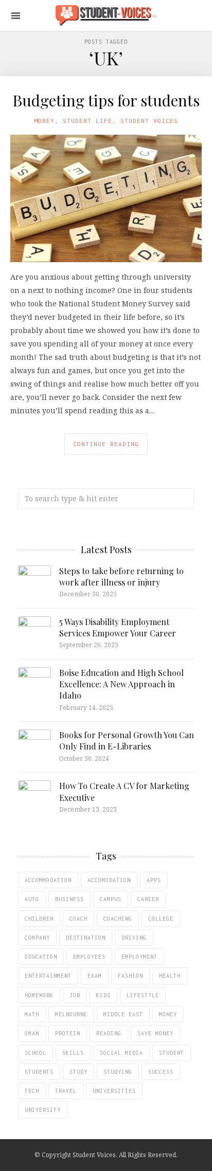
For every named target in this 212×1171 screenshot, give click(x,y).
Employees (89, 957)
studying (117, 1072)
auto (32, 899)
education (41, 957)
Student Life (87, 120)
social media (121, 1053)
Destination (85, 938)
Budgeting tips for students (106, 100)
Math (32, 1014)
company (37, 938)
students (39, 1072)
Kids (103, 995)
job (74, 995)
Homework (39, 995)
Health (170, 976)
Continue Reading (106, 444)
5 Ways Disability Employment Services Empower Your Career (117, 627)
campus (110, 899)
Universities (114, 1091)
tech (32, 1091)
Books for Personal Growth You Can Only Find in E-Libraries (126, 740)
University (43, 1110)
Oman (32, 1033)
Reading (108, 1033)
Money (44, 120)
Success (160, 1072)
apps (154, 880)
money (168, 1014)
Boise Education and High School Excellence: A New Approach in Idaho (121, 684)
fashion (130, 976)
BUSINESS (69, 899)
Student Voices (149, 120)
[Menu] (15, 15)
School (35, 1053)
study (78, 1072)
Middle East (123, 1014)
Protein (67, 1033)
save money (155, 1033)
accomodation (109, 880)
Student (171, 1053)
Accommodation (48, 880)
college (160, 919)
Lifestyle (143, 995)
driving (134, 938)
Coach (78, 919)
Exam (94, 976)
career (148, 899)
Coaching (117, 919)
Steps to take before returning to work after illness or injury (121, 576)
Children (39, 919)
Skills (73, 1053)
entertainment (48, 976)
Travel (66, 1091)
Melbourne (71, 1014)
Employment (139, 957)
